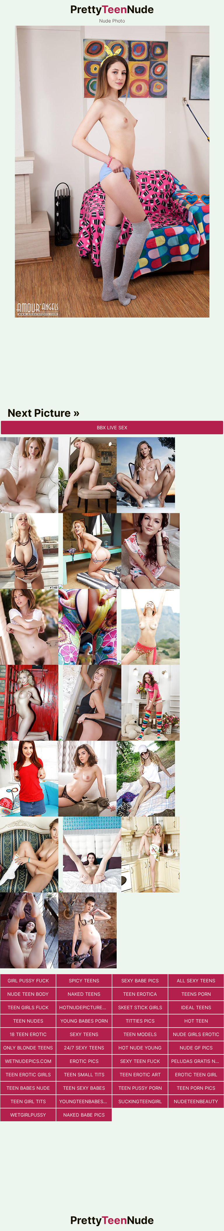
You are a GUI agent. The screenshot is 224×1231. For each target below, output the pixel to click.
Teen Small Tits (84, 1074)
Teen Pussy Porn (140, 1088)
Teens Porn (196, 994)
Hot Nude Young (140, 1048)
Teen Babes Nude (28, 1088)
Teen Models (140, 1034)
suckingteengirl (140, 1101)
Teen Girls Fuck (28, 1007)
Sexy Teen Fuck (140, 1061)
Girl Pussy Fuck (28, 981)
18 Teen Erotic (28, 1034)
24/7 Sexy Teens (84, 1048)
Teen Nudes (28, 1021)
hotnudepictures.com (85, 1007)
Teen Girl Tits (28, 1101)
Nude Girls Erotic (196, 1034)
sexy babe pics (140, 981)
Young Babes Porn (84, 1021)
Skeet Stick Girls (140, 1007)
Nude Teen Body (28, 994)
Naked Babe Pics (84, 1115)
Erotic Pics (84, 1061)
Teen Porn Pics (196, 1088)
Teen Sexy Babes (84, 1088)
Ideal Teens (196, 1007)
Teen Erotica (140, 994)
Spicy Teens (84, 981)
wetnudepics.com (28, 1061)
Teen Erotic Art (140, 1074)
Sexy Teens (84, 1034)
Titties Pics (140, 1021)
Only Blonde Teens (28, 1048)
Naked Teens (84, 994)
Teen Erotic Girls (28, 1074)
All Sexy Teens (196, 981)
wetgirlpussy (28, 1115)
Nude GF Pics (196, 1048)
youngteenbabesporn (85, 1101)
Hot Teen (196, 1021)
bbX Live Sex (112, 427)
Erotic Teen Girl (196, 1074)
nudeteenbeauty (196, 1101)
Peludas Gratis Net (196, 1061)
